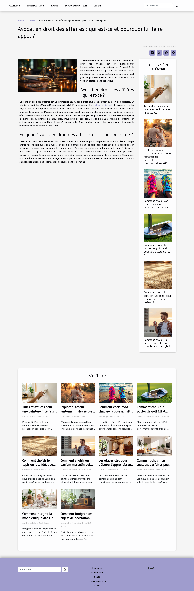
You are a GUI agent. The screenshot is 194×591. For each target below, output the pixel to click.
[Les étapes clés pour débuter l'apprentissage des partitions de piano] (116, 445)
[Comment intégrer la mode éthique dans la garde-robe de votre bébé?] (39, 499)
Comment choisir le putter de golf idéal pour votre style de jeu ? (157, 250)
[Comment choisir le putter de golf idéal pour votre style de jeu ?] (158, 227)
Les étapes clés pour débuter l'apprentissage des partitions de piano (116, 464)
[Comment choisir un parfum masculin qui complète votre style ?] (158, 322)
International (35, 5)
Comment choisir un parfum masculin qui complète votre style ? (157, 343)
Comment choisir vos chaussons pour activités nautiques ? (156, 204)
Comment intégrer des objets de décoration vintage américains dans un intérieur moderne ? (78, 520)
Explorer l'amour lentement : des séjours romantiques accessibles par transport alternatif (157, 156)
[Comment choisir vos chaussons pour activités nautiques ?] (158, 183)
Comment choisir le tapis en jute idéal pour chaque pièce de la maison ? (157, 297)
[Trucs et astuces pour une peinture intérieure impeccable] (158, 88)
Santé (54, 5)
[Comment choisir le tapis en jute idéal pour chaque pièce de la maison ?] (158, 274)
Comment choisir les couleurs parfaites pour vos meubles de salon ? (153, 464)
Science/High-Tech (76, 5)
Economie (14, 5)
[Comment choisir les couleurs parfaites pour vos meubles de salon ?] (154, 445)
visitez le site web (102, 105)
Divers (97, 5)
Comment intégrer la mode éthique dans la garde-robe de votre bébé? (37, 520)
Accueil (21, 20)
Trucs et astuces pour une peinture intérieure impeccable (157, 109)
